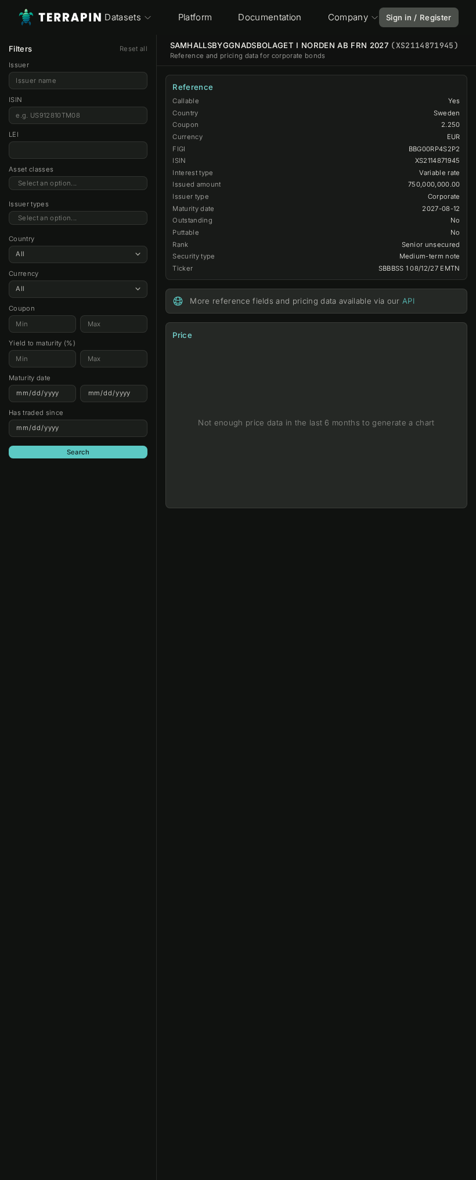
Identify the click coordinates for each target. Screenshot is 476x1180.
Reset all (133, 49)
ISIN (15, 100)
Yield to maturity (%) (42, 343)
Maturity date (30, 378)
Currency (24, 273)
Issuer (19, 65)
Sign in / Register (419, 17)
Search (78, 452)
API (408, 300)
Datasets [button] (122, 17)
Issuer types (29, 204)
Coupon (22, 308)
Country (21, 239)
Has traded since (36, 413)
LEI (14, 134)
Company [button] (348, 17)
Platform (195, 17)
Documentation (269, 17)
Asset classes (31, 169)
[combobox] (78, 183)
